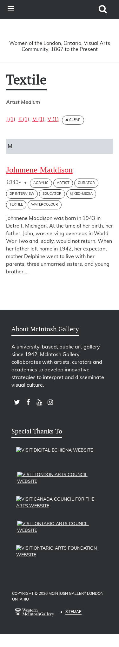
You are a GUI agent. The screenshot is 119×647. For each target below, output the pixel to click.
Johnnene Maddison (39, 169)
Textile (16, 204)
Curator (86, 183)
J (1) (10, 119)
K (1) (23, 119)
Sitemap (73, 612)
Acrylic (41, 183)
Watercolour (44, 204)
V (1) (53, 119)
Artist (63, 183)
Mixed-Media (81, 193)
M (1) (38, 119)
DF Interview (22, 193)
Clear (74, 120)
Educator (52, 193)
